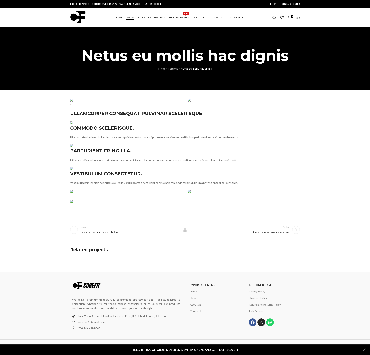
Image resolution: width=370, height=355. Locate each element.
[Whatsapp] (270, 322)
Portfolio (173, 68)
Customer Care (260, 285)
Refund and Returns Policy (265, 304)
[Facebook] (252, 322)
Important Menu (202, 285)
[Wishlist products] (282, 18)
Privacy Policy (257, 291)
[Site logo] (78, 17)
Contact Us (197, 311)
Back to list (185, 230)
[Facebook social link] (270, 4)
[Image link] (86, 285)
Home (162, 68)
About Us (195, 304)
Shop (193, 298)
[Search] (274, 18)
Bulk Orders (256, 311)
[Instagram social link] (274, 4)
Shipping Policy (258, 298)
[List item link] (126, 322)
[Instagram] (261, 322)
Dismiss (364, 350)
